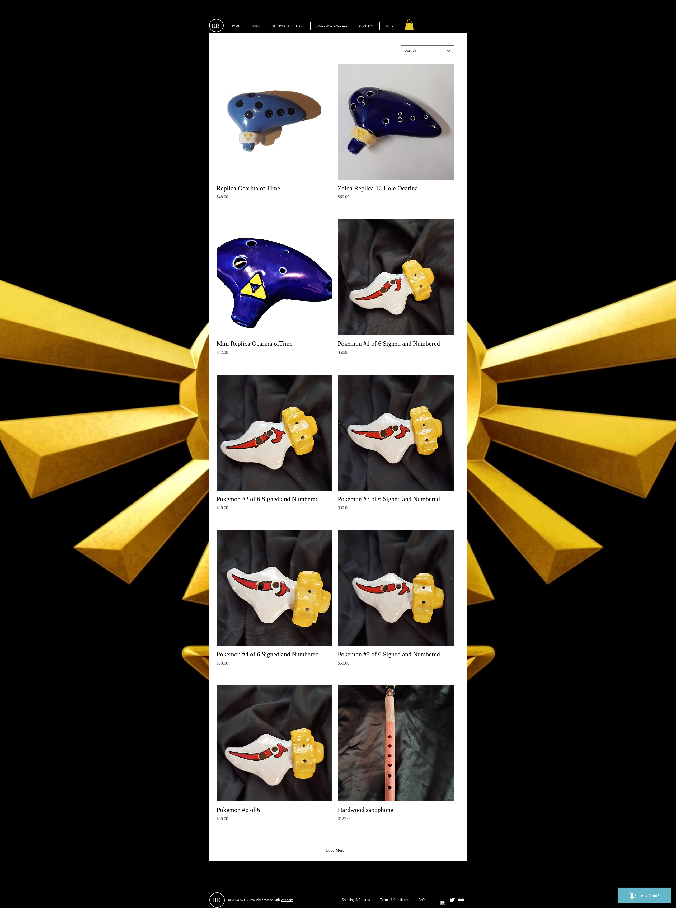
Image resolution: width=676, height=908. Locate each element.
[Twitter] (452, 900)
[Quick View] (274, 122)
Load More (335, 850)
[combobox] (427, 50)
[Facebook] (443, 904)
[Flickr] (461, 900)
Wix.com (287, 900)
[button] (409, 24)
